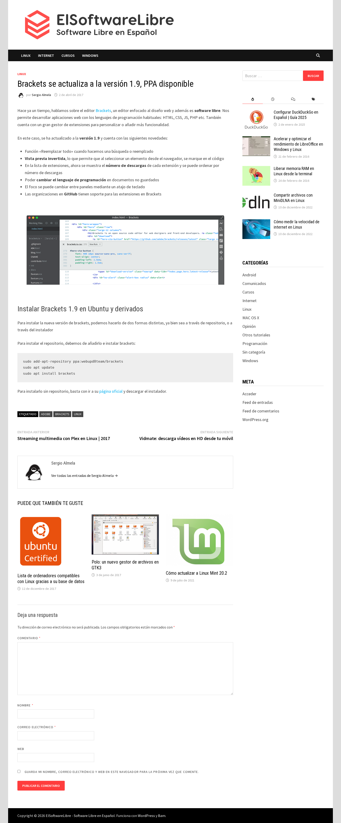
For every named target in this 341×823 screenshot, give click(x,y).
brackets (62, 414)
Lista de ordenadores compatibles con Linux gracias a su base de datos (50, 578)
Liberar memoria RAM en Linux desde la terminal (294, 171)
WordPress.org (255, 419)
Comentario (29, 638)
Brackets (103, 110)
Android (249, 275)
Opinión (249, 326)
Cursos (68, 55)
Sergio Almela (41, 95)
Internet (46, 55)
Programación (254, 343)
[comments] (293, 99)
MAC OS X (250, 317)
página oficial (110, 391)
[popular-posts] (252, 99)
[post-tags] (313, 99)
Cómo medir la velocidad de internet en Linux (296, 224)
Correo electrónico (36, 727)
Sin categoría (253, 352)
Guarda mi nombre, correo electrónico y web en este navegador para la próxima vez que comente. (112, 772)
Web (20, 749)
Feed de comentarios (260, 411)
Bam (161, 815)
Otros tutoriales (256, 335)
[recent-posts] (273, 99)
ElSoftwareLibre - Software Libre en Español (80, 815)
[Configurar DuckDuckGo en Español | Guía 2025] (256, 112)
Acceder (249, 393)
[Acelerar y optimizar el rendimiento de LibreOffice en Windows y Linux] (256, 139)
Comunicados (254, 283)
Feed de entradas (257, 402)
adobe (46, 414)
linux (77, 414)
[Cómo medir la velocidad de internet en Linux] (256, 222)
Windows (90, 55)
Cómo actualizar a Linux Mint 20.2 (196, 573)
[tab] (252, 99)
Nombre (25, 705)
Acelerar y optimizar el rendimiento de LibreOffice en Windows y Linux (298, 144)
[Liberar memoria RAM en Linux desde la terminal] (256, 169)
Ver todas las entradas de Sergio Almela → (84, 475)
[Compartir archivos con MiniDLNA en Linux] (256, 195)
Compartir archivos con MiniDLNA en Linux (293, 198)
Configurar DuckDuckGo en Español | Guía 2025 (296, 115)
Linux (26, 55)
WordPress (146, 815)
